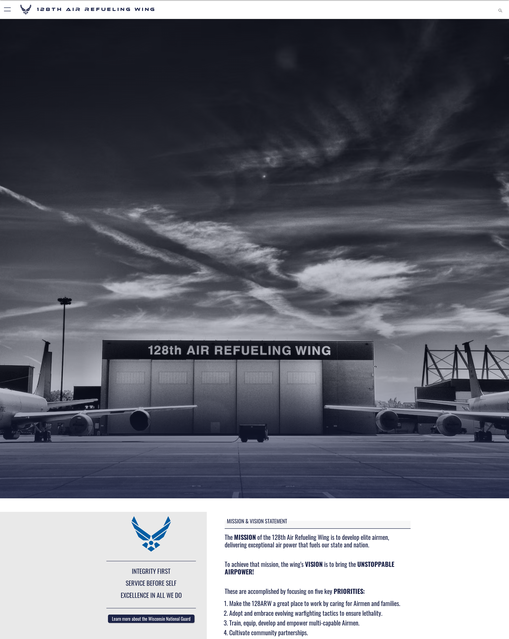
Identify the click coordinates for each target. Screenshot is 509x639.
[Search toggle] (500, 9)
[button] (6, 9)
